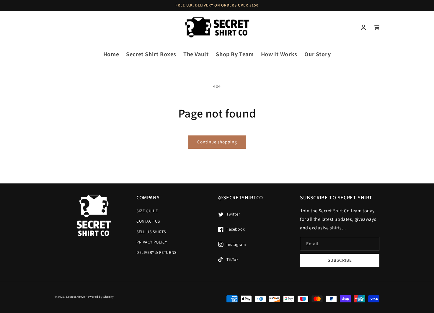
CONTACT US (148, 221)
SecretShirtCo (75, 297)
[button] (61, 27)
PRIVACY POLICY (151, 242)
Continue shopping (217, 142)
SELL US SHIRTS (151, 231)
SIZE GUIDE (147, 210)
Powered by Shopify (100, 297)
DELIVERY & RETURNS (156, 252)
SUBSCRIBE (340, 260)
